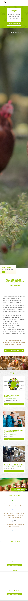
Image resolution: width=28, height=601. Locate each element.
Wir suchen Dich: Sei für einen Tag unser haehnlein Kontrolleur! (13, 431)
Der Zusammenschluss (14, 32)
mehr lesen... (8, 404)
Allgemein (19, 466)
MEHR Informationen (14, 565)
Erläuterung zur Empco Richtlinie (11, 396)
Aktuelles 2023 (13, 434)
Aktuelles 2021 (13, 466)
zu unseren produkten (18, 489)
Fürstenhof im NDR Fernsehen (14, 465)
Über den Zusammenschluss (14, 350)
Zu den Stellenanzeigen (14, 23)
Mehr (3, 272)
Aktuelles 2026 (13, 398)
